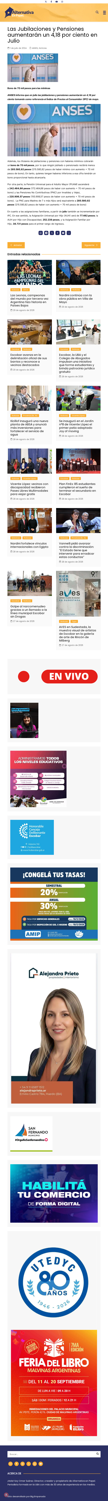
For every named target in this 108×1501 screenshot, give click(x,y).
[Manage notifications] (6, 1495)
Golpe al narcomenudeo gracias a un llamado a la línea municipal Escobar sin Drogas (28, 611)
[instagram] (62, 2)
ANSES (35, 48)
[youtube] (57, 2)
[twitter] (46, 2)
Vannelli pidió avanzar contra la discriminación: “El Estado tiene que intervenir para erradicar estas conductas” (76, 550)
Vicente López (78, 415)
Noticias (43, 48)
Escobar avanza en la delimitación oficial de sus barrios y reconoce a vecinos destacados (28, 360)
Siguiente (89, 245)
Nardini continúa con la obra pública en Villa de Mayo (76, 298)
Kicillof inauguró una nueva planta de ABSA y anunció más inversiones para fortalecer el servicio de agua (29, 428)
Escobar (15, 349)
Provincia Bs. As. (30, 415)
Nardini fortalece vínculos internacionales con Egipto (29, 545)
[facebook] (51, 2)
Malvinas (64, 289)
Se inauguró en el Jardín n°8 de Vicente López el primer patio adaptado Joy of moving (76, 426)
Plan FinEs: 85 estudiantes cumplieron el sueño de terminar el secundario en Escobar (77, 489)
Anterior (18, 245)
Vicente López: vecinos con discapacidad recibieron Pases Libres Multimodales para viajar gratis (29, 489)
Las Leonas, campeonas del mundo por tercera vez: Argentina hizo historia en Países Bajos (29, 300)
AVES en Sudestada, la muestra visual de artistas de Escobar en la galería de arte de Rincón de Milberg (77, 633)
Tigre (74, 621)
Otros (25, 289)
